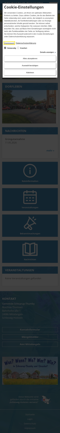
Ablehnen (30, 73)
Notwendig (11, 48)
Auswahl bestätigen (30, 66)
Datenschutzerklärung (26, 43)
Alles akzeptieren (30, 59)
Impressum (9, 43)
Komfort (23, 48)
